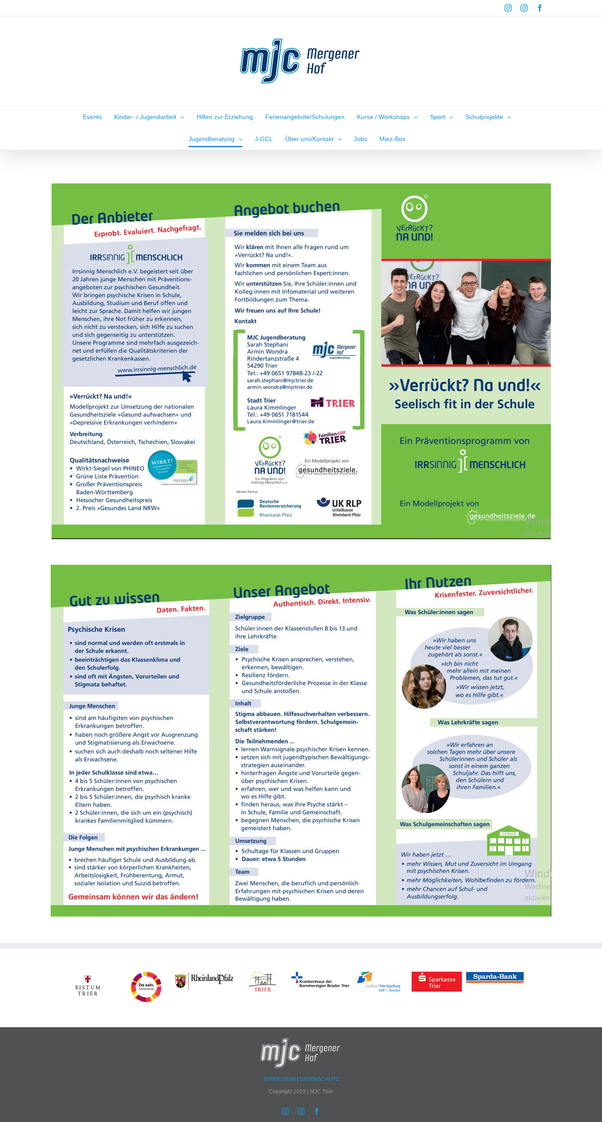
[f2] (262, 975)
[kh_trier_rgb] (320, 975)
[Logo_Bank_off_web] (495, 975)
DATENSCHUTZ (319, 1079)
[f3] (378, 975)
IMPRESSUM (280, 1079)
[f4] (204, 975)
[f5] (87, 975)
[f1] (437, 975)
